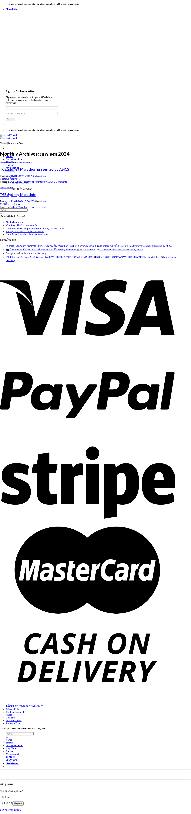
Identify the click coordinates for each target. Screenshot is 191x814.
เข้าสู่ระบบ (18, 803)
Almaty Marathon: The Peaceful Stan (25, 231)
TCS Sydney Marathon (18, 194)
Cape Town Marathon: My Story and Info (27, 234)
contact (10, 756)
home (9, 739)
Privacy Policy (13, 709)
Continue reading (10, 178)
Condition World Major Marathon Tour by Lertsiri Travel (35, 228)
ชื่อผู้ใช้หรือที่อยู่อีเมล (11, 791)
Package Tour (13, 723)
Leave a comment (37, 206)
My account (12, 753)
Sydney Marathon (6, 188)
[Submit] (7, 198)
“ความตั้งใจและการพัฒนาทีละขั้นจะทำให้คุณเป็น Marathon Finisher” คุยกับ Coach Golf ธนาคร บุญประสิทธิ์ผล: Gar (65, 245)
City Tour (11, 717)
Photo (9, 164)
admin (42, 175)
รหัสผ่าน (5, 797)
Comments (60, 181)
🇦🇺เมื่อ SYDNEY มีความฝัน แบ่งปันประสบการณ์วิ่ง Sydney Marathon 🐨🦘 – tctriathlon (50, 249)
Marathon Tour (14, 159)
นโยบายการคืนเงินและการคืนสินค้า (24, 705)
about (9, 742)
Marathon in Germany (35, 253)
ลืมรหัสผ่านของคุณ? (10, 809)
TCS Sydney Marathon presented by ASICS (16, 162)
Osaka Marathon (14, 221)
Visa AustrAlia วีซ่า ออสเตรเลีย (21, 225)
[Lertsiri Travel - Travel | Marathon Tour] (8, 136)
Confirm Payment (15, 711)
